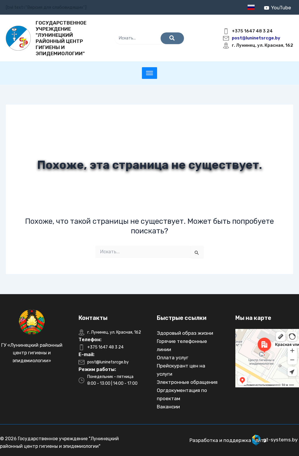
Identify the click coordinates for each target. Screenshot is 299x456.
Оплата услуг (172, 357)
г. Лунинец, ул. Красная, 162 (262, 45)
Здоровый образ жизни (185, 333)
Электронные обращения (187, 382)
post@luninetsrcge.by (256, 38)
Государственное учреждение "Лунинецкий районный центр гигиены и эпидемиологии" (61, 38)
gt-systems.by (280, 440)
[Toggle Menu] (149, 73)
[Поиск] (172, 38)
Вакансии (168, 407)
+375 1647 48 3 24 (252, 31)
